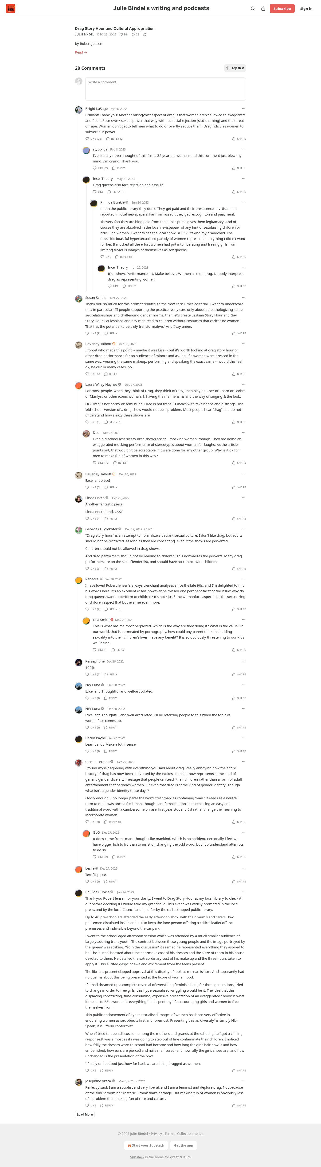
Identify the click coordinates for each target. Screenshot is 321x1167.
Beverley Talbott (98, 343)
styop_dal (100, 149)
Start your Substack (148, 1145)
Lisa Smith (101, 619)
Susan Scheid (95, 297)
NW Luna (92, 684)
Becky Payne (95, 738)
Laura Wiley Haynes (101, 384)
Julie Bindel (84, 34)
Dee (96, 432)
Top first (238, 68)
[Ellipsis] (243, 108)
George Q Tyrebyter (101, 529)
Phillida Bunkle (112, 202)
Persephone (95, 661)
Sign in (306, 8)
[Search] (253, 8)
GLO (96, 832)
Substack (137, 1157)
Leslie (89, 868)
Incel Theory (103, 178)
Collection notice (190, 1133)
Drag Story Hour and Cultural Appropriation (115, 28)
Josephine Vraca (98, 1080)
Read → (81, 52)
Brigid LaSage (96, 108)
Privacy (156, 1133)
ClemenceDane (97, 761)
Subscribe (282, 8)
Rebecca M (94, 579)
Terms (169, 1133)
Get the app (183, 1145)
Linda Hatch (95, 497)
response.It (94, 1039)
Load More (85, 1114)
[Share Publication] (263, 8)
